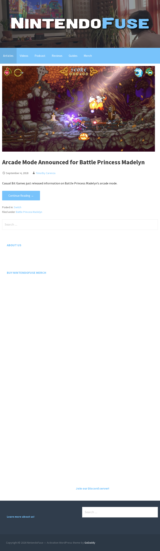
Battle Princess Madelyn (29, 212)
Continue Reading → (21, 195)
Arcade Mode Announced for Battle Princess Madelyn (73, 162)
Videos (24, 56)
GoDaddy (89, 542)
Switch (17, 207)
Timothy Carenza (45, 173)
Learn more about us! (20, 516)
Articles (8, 56)
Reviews (57, 56)
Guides (73, 56)
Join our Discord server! (92, 488)
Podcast (40, 56)
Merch (88, 56)
